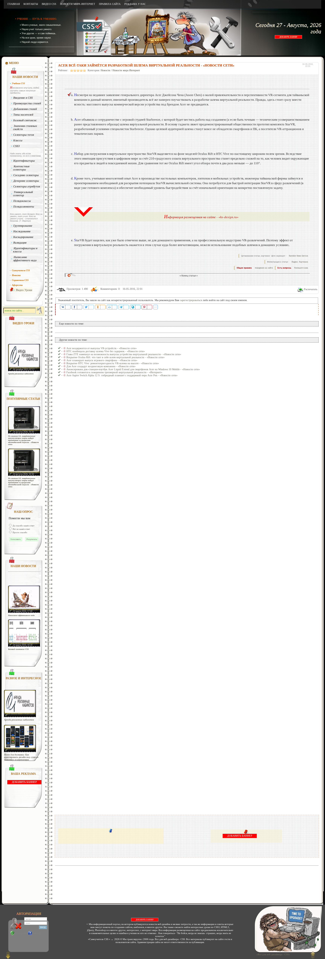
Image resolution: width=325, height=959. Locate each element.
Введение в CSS (23, 97)
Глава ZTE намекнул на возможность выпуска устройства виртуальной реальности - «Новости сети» (123, 354)
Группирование (23, 225)
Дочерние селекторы (26, 180)
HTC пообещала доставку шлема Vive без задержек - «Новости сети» (105, 351)
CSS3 (16, 146)
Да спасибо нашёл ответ (23, 526)
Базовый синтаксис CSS (18, 649)
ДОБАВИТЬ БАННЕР (288, 37)
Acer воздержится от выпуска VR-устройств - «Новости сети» (101, 348)
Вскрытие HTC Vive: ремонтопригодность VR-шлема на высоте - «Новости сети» (112, 363)
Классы (18, 140)
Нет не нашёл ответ (21, 529)
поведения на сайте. (263, 268)
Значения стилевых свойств (25, 127)
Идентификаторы (24, 160)
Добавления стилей (25, 109)
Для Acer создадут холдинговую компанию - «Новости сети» (101, 366)
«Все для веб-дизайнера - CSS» (272, 954)
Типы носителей (23, 114)
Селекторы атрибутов (26, 186)
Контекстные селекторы (21, 168)
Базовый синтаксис (25, 120)
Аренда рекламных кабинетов (20, 374)
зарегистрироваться (191, 300)
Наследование (22, 231)
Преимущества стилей (27, 103)
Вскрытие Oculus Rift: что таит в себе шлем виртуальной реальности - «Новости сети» (115, 357)
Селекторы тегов (23, 134)
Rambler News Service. (298, 256)
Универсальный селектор (23, 194)
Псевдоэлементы (23, 206)
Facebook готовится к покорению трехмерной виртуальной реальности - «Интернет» (114, 372)
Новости (105, 70)
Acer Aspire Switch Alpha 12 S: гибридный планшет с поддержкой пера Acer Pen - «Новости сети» (122, 375)
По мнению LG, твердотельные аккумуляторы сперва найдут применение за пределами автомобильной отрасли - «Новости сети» (23, 440)
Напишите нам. (301, 268)
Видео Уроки (24, 289)
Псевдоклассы (22, 200)
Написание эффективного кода (25, 259)
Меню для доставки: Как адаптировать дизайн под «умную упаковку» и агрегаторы (21, 757)
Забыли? (37, 933)
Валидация (20, 242)
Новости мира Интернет (126, 70)
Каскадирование (23, 236)
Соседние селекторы (26, 175)
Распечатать (310, 289)
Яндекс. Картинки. (300, 262)
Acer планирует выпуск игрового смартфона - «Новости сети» (101, 360)
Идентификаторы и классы (25, 250)
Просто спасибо (19, 532)
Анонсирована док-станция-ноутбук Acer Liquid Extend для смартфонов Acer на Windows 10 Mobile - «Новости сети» (133, 369)
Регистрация (21, 933)
